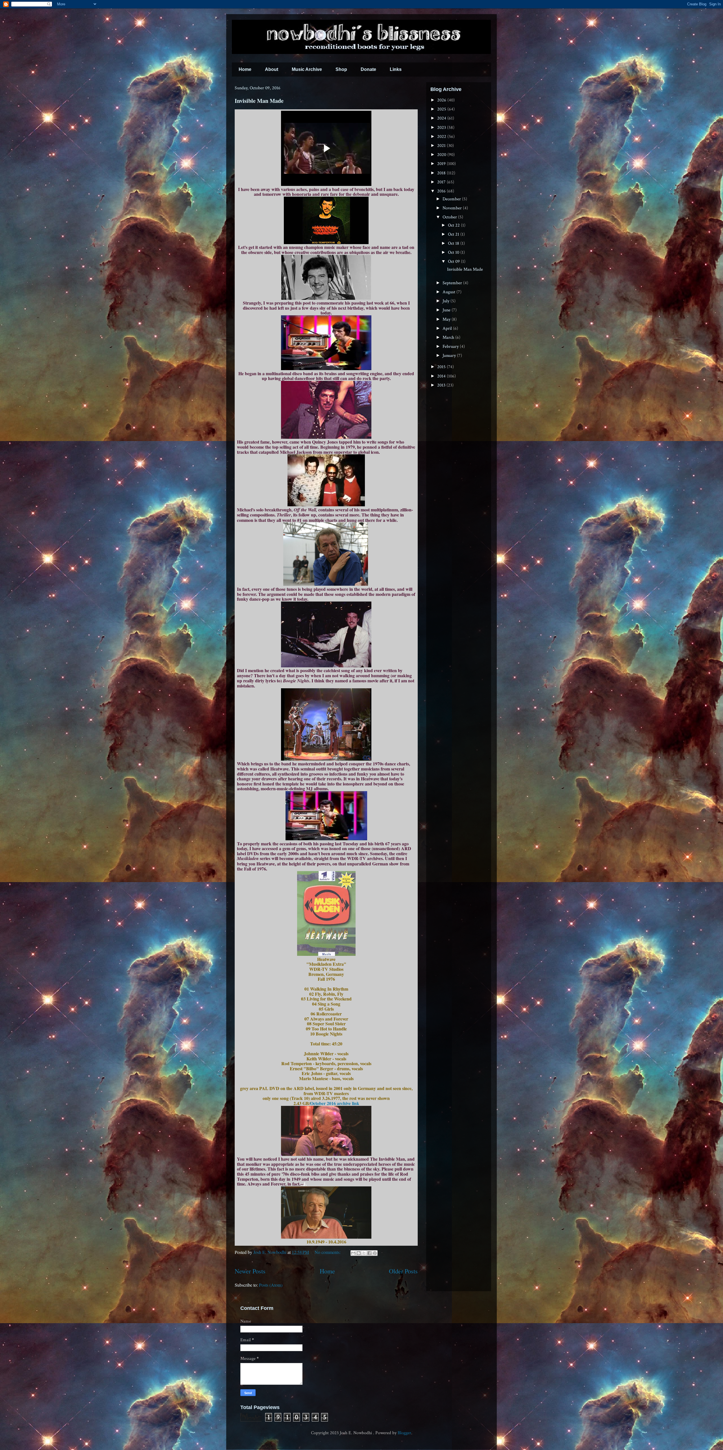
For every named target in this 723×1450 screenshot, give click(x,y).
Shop (341, 69)
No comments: (328, 1252)
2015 (442, 367)
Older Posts (403, 1271)
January (450, 356)
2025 (442, 109)
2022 (442, 137)
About (271, 69)
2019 (442, 164)
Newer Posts (250, 1271)
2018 (442, 173)
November (453, 208)
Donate (368, 69)
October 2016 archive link (334, 1103)
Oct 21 (454, 234)
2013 (442, 385)
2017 (442, 182)
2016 (442, 191)
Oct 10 (454, 252)
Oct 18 (454, 243)
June (447, 310)
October (450, 217)
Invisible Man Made (259, 101)
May (447, 319)
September (453, 283)
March (449, 337)
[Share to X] (364, 1253)
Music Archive (307, 69)
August (449, 292)
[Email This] (353, 1253)
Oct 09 (454, 261)
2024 (442, 118)
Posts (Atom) (270, 1285)
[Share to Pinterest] (375, 1253)
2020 (442, 155)
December (452, 199)
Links (396, 69)
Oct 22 (454, 225)
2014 (442, 376)
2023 (442, 128)
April (448, 328)
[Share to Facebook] (369, 1253)
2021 (442, 146)
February (451, 347)
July (446, 301)
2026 (442, 100)
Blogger (404, 1433)
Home (245, 69)
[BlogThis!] (359, 1253)
